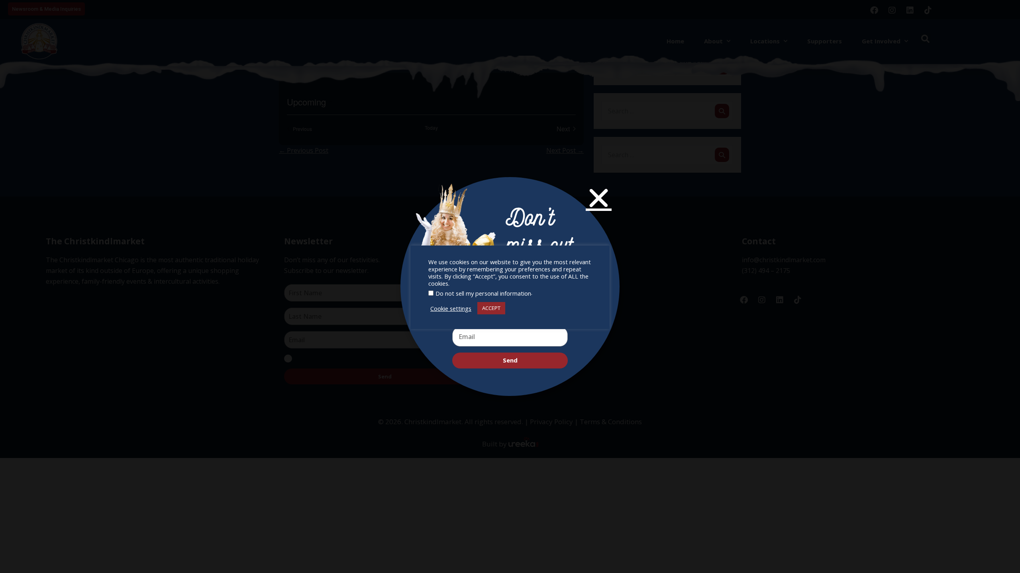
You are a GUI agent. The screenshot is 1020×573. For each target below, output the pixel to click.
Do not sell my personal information (483, 293)
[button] (599, 198)
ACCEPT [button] (491, 308)
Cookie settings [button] (450, 308)
